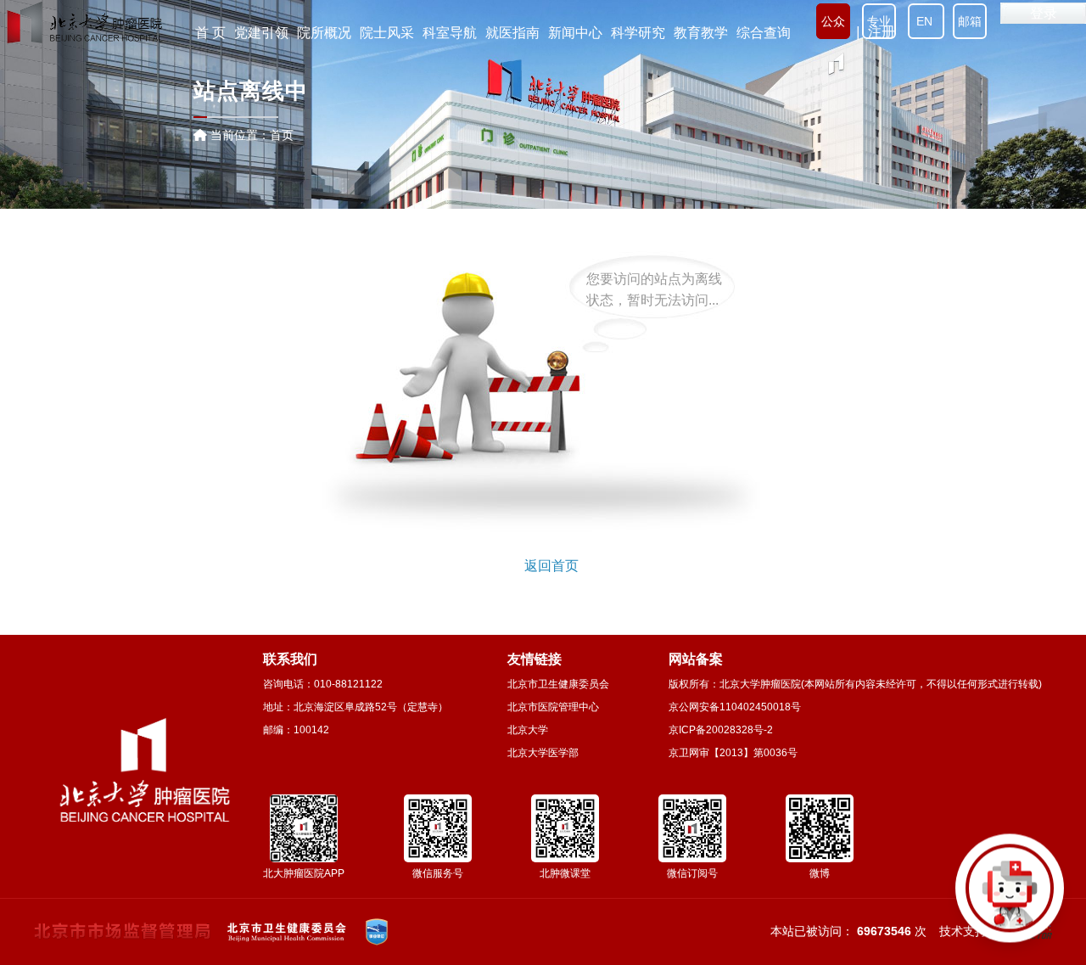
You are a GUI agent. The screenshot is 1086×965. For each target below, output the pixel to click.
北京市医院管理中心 (553, 707)
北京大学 (527, 730)
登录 (1043, 13)
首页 (282, 135)
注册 (881, 32)
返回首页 (551, 565)
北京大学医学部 (543, 753)
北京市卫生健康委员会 (558, 684)
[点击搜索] (1009, 888)
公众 (833, 21)
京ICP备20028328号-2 (721, 730)
